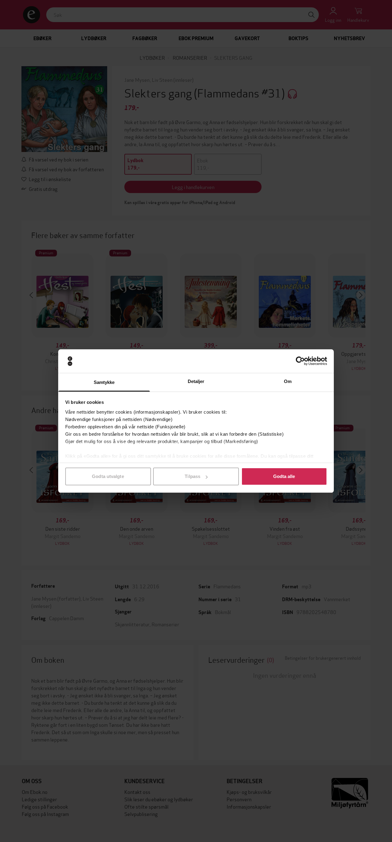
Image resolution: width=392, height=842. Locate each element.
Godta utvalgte (108, 476)
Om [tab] (288, 381)
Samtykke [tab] (104, 382)
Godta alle (284, 476)
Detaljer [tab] (196, 381)
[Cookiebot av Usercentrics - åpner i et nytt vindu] (300, 361)
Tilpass (192, 476)
